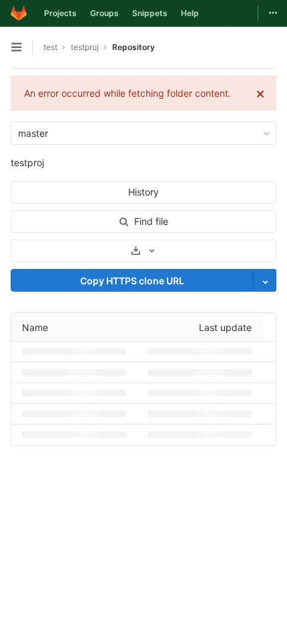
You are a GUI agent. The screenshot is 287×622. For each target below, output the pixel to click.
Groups (104, 13)
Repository (133, 47)
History (143, 192)
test (50, 47)
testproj (27, 162)
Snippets (150, 13)
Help (190, 13)
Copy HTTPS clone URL (132, 280)
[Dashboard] (18, 13)
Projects (60, 13)
